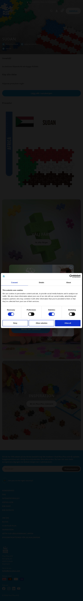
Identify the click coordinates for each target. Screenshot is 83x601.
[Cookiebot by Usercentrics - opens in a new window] (71, 276)
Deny (15, 323)
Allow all (68, 323)
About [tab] (68, 282)
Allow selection (41, 323)
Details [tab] (41, 282)
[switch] (31, 314)
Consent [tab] (14, 282)
